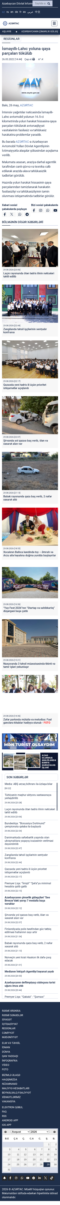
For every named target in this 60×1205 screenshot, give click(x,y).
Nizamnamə (9, 1083)
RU (7, 11)
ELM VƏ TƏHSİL (11, 1043)
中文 (37, 11)
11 (18, 1154)
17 (9, 1159)
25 (18, 1164)
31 (9, 1169)
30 (55, 1164)
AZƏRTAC (26, 105)
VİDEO (5, 1064)
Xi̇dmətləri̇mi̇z (11, 1097)
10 (9, 1154)
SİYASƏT (7, 1019)
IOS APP (6, 1124)
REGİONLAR (12, 39)
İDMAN (6, 1047)
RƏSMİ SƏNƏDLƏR (12, 1015)
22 (48, 1159)
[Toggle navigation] (53, 23)
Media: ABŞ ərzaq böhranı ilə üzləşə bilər (28, 784)
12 (25, 1154)
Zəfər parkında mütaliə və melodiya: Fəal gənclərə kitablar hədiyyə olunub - (27, 721)
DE (16, 11)
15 (48, 1154)
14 (41, 1154)
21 (41, 1159)
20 (34, 1159)
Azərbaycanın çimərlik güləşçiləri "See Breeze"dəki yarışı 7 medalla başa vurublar (27, 900)
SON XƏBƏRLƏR (17, 777)
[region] (31, 890)
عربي (30, 11)
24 (9, 1164)
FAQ (4, 1111)
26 (25, 1164)
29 (48, 1164)
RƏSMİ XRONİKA (11, 1010)
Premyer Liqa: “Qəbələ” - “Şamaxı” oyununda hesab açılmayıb (24, 998)
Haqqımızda (9, 1079)
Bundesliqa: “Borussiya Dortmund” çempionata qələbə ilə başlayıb (25, 825)
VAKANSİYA (8, 1101)
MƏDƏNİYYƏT (10, 1037)
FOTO (5, 1069)
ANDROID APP (10, 1120)
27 (34, 1164)
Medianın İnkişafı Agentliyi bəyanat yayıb (29, 971)
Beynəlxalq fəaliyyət (16, 1092)
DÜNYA (6, 1051)
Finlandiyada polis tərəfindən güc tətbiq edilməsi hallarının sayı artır (28, 930)
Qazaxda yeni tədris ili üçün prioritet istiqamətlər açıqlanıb (24, 386)
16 (55, 1154)
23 (55, 1159)
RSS (4, 1116)
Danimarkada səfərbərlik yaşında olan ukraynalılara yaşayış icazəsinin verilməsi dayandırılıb (29, 840)
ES (24, 11)
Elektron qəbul (12, 1107)
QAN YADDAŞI (10, 1056)
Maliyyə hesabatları (15, 1088)
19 (25, 1159)
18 (18, 1159)
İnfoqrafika (10, 1060)
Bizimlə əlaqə (11, 1075)
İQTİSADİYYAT (10, 1024)
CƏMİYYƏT (8, 1032)
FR (20, 11)
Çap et (28, 59)
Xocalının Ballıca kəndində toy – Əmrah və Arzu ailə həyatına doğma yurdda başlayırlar (29, 554)
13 (34, 1154)
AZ (3, 11)
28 (41, 1164)
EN (11, 11)
